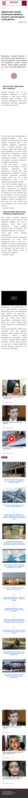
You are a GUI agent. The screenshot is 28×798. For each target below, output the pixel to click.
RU (22, 22)
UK (25, 22)
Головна (3, 8)
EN (19, 22)
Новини (4, 457)
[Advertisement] (14, 40)
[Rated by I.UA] (23, 795)
